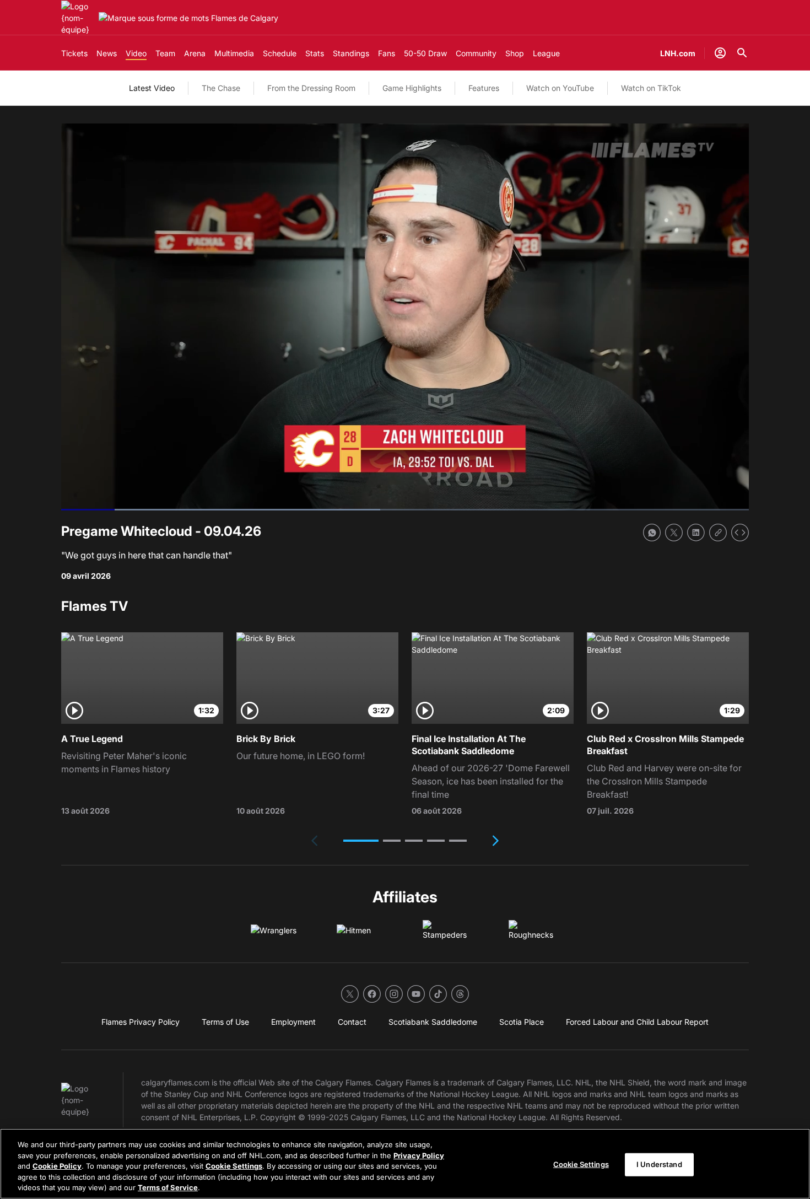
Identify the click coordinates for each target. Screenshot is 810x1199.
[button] (361, 841)
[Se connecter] (720, 53)
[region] (405, 1163)
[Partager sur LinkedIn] (696, 532)
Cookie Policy (57, 1166)
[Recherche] (742, 53)
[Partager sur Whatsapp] (652, 532)
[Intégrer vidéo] (740, 532)
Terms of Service (168, 1187)
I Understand (659, 1164)
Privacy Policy (418, 1155)
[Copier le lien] (718, 532)
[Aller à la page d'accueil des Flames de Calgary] (77, 18)
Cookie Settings (234, 1166)
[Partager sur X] (674, 532)
